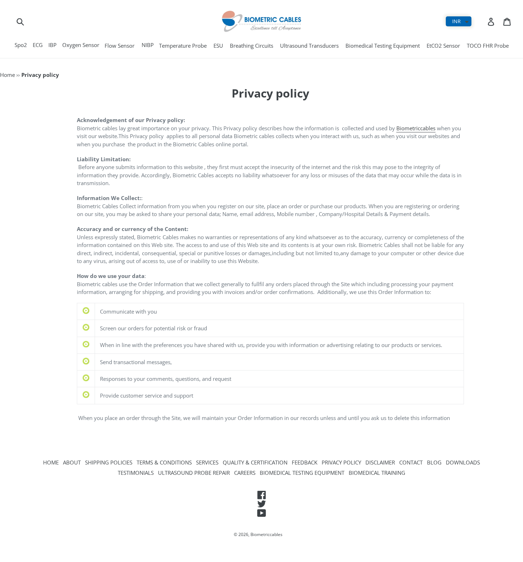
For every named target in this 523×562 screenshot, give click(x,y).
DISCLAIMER (380, 462)
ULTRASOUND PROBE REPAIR (194, 472)
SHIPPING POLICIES (108, 462)
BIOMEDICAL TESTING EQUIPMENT (302, 472)
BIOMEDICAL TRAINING (377, 472)
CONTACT (411, 462)
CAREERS (244, 472)
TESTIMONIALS (136, 472)
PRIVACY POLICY (341, 462)
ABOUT (72, 462)
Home (7, 74)
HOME (51, 462)
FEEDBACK (304, 462)
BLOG (434, 462)
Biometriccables (415, 128)
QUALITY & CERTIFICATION (255, 462)
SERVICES (207, 462)
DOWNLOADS (463, 462)
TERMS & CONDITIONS (164, 462)
